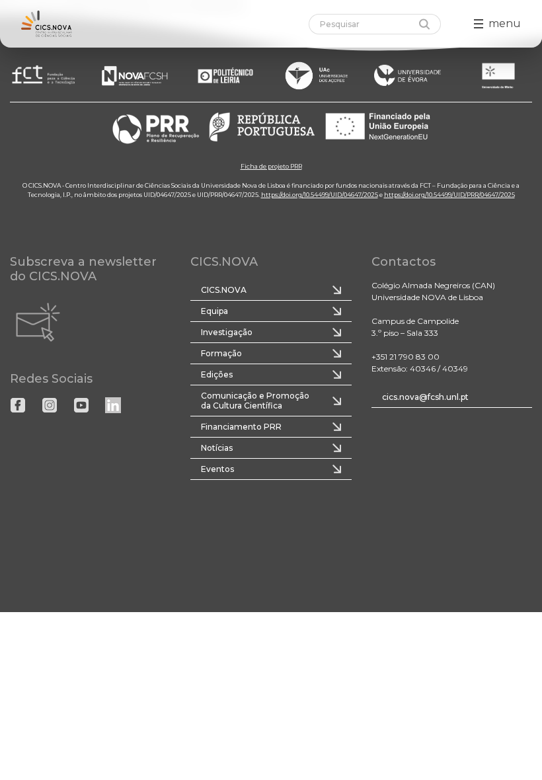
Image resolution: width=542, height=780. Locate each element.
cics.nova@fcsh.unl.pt (425, 397)
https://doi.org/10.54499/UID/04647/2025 (319, 194)
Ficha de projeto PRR (271, 165)
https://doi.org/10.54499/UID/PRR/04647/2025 (449, 194)
